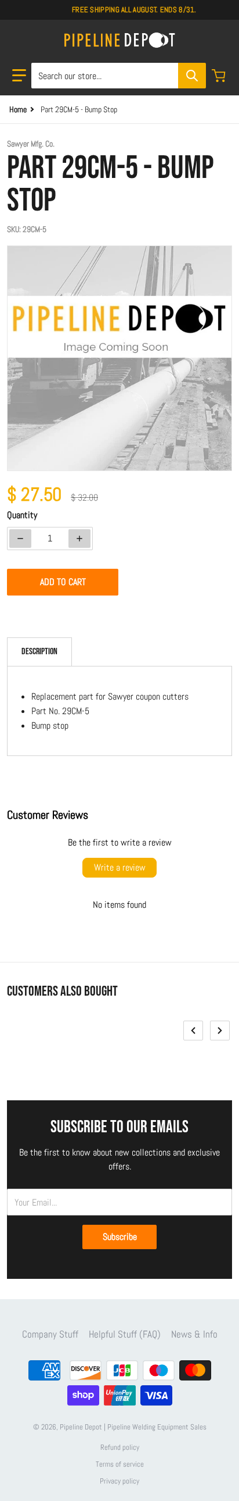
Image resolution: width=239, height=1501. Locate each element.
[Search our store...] (192, 75)
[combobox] (118, 75)
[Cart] (220, 75)
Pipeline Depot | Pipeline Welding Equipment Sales (133, 1427)
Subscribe (120, 1237)
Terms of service (120, 1464)
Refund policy (119, 1447)
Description (39, 651)
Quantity (22, 515)
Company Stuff (50, 1334)
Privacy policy (119, 1481)
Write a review (120, 867)
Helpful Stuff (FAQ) (125, 1334)
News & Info (194, 1334)
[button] (19, 75)
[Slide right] (220, 1030)
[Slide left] (193, 1030)
